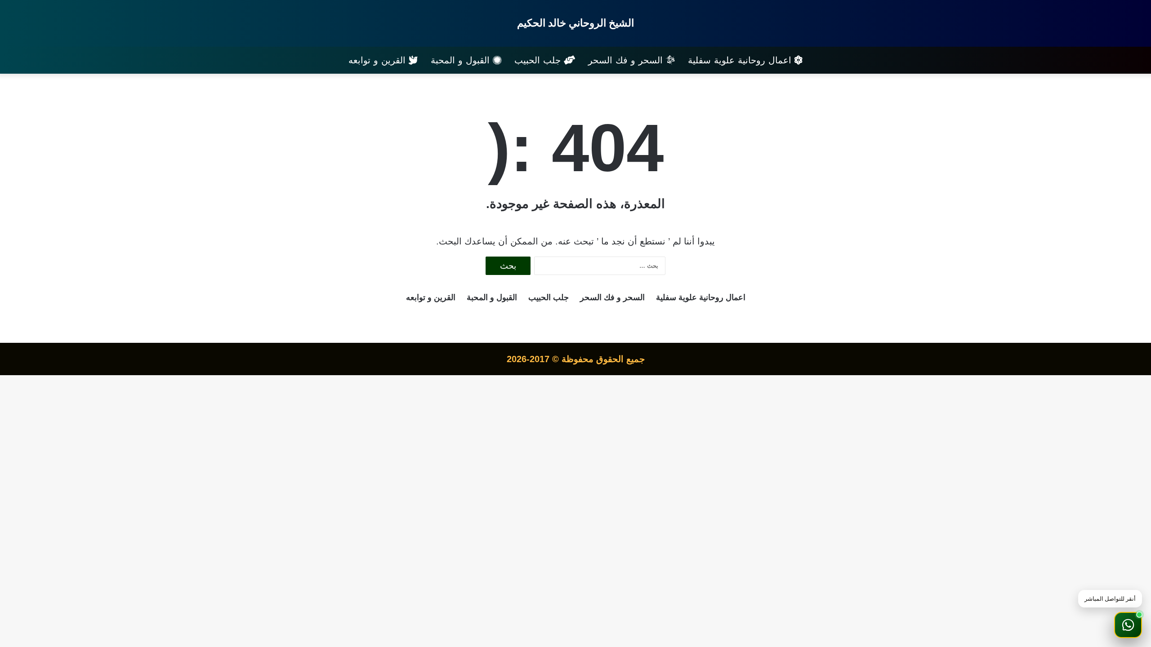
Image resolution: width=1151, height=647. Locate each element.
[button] (1128, 625)
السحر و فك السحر (627, 60)
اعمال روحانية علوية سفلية (741, 60)
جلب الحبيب (539, 60)
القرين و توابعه (378, 60)
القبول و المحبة (462, 60)
